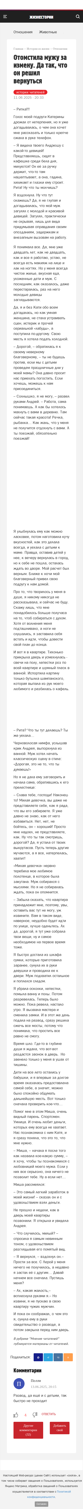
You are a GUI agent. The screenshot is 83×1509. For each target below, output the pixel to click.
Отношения (23, 32)
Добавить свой (59, 1428)
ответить (49, 1414)
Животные (48, 32)
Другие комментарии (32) (28, 1430)
